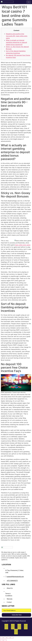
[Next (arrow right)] (4, 640)
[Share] (8, 638)
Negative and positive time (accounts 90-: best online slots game (16, 36)
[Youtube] (16, 631)
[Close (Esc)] (11, 638)
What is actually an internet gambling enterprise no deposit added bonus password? (16, 42)
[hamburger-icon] (29, 2)
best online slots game (22, 245)
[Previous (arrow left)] (1, 640)
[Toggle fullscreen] (4, 638)
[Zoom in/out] (1, 638)
